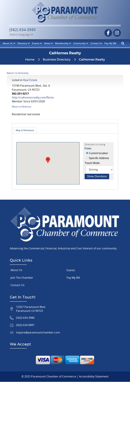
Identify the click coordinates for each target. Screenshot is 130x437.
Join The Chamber (21, 277)
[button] (47, 160)
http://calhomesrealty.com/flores (33, 97)
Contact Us (96, 43)
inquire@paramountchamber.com (38, 332)
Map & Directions (25, 130)
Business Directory (57, 59)
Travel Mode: (92, 163)
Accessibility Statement (94, 376)
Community (79, 43)
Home (30, 59)
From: (88, 148)
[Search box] (123, 43)
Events (35, 43)
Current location (98, 153)
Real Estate (30, 80)
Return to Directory (17, 73)
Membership (61, 43)
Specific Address (98, 158)
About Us (16, 270)
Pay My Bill (110, 43)
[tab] (25, 130)
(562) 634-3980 (22, 29)
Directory (22, 43)
